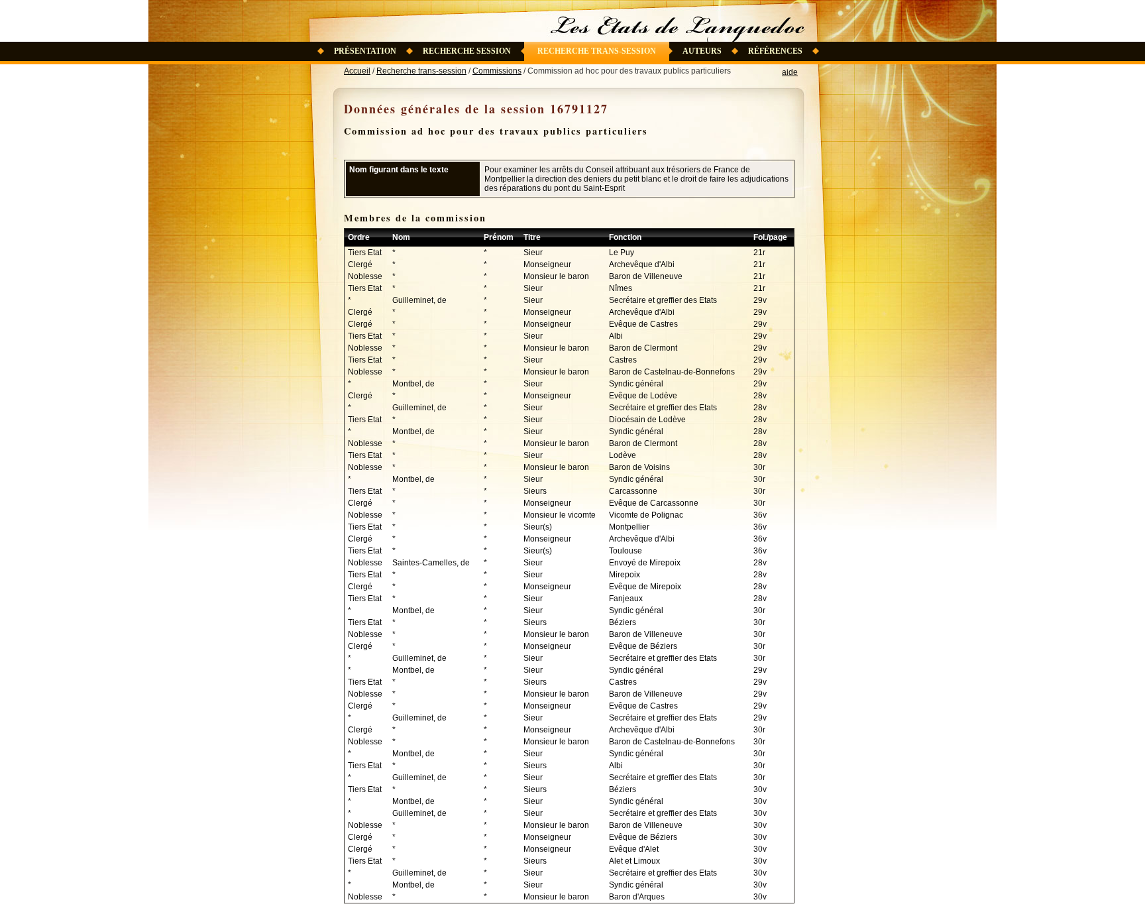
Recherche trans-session (596, 51)
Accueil (357, 71)
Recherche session (467, 51)
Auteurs (702, 51)
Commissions (496, 71)
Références (775, 51)
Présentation (365, 51)
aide (790, 72)
